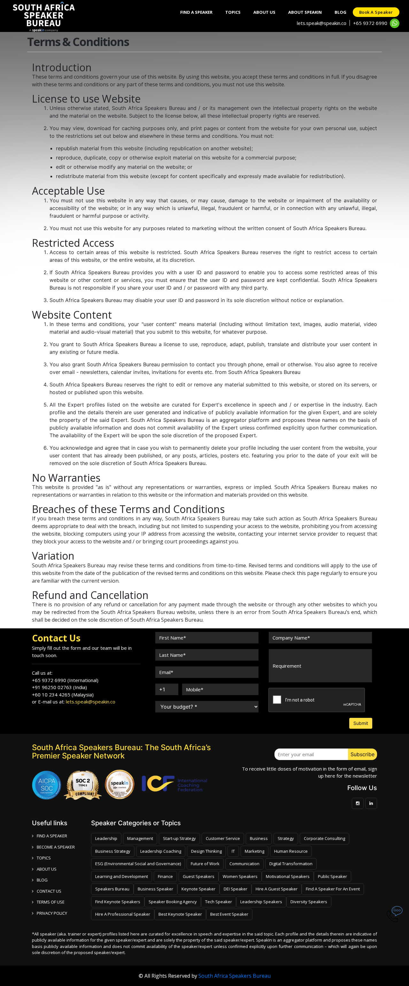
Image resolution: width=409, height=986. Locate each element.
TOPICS (44, 858)
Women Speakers (240, 876)
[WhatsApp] (394, 23)
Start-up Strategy (179, 838)
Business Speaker (155, 889)
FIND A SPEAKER (52, 836)
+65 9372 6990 (370, 23)
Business (259, 838)
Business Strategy (112, 851)
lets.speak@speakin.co (321, 23)
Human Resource (291, 851)
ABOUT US (47, 869)
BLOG (42, 880)
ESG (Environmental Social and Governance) (138, 863)
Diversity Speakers (308, 901)
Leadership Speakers (261, 901)
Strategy (286, 838)
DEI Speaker (235, 889)
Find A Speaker (196, 12)
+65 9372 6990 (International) (65, 680)
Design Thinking (206, 851)
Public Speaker (332, 876)
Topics (233, 12)
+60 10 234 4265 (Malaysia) (63, 694)
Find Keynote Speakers (117, 901)
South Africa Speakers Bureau (234, 975)
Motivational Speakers (288, 876)
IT (233, 851)
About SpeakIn (305, 12)
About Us (264, 12)
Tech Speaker (218, 901)
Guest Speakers (198, 876)
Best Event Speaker (229, 914)
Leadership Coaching (160, 851)
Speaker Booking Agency (173, 901)
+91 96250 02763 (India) (59, 687)
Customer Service (223, 838)
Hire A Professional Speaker (122, 914)
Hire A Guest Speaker (276, 889)
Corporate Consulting (324, 838)
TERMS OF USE (51, 902)
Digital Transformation (291, 863)
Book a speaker (376, 12)
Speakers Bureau (112, 889)
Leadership (106, 838)
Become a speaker (56, 847)
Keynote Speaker (198, 889)
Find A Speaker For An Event (333, 889)
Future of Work (205, 863)
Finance (165, 876)
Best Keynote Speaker (180, 914)
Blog (340, 12)
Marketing (254, 851)
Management (140, 838)
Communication (244, 863)
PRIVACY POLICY (52, 913)
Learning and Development (121, 876)
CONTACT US (49, 891)
